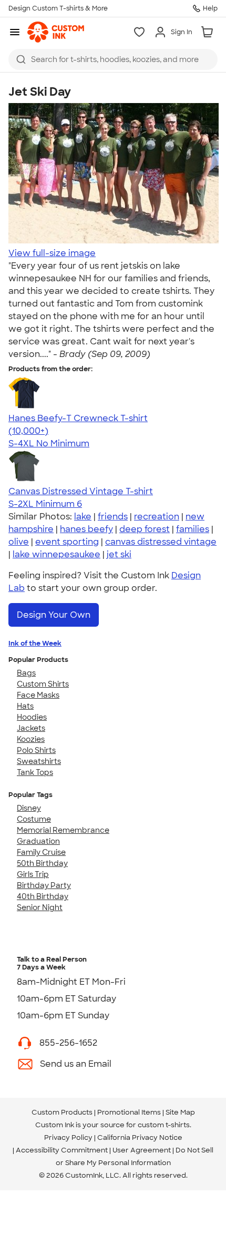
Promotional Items (129, 1112)
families (192, 529)
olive (18, 541)
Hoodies (32, 717)
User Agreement (141, 1150)
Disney (29, 808)
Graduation (38, 841)
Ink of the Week (34, 643)
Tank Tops (35, 772)
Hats (25, 706)
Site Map (180, 1112)
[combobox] (113, 59)
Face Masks (38, 695)
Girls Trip (33, 874)
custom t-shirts (164, 1124)
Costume (34, 819)
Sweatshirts (39, 761)
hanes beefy (86, 529)
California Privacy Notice (139, 1137)
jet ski (119, 554)
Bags (26, 673)
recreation (156, 516)
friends (113, 516)
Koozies (31, 739)
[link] (55, 32)
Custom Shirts (43, 684)
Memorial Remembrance (63, 830)
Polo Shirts (36, 750)
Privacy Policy (68, 1137)
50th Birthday (42, 863)
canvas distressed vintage (161, 541)
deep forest (144, 529)
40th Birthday (42, 896)
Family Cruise (41, 852)
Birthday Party (44, 885)
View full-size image (52, 253)
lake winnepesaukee (56, 554)
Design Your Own (53, 614)
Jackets (31, 728)
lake (82, 516)
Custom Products (62, 1112)
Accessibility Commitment (62, 1150)
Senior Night (40, 907)
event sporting (67, 541)
